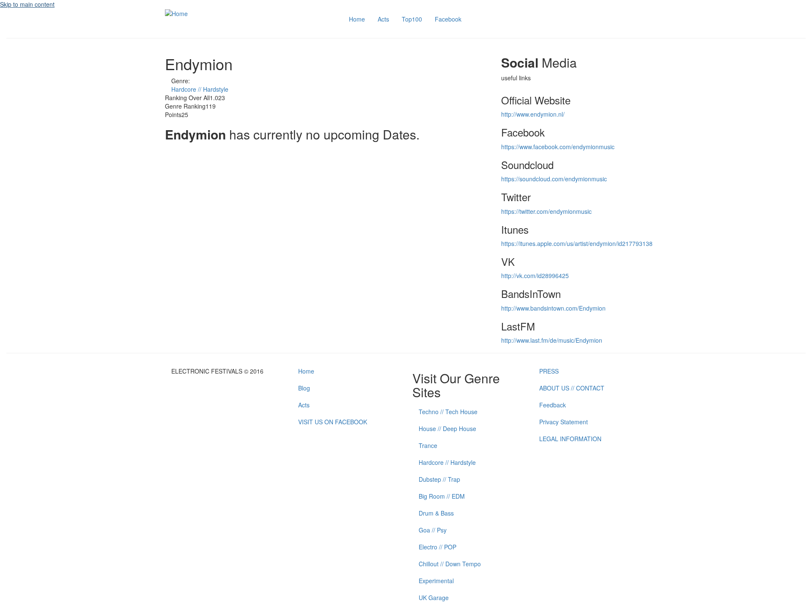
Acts (383, 19)
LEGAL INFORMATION (570, 438)
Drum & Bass (436, 513)
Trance (428, 445)
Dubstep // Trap (439, 479)
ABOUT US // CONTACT (571, 388)
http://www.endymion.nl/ (533, 114)
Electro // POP (437, 547)
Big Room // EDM (442, 496)
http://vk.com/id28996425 (535, 275)
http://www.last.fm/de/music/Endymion (551, 340)
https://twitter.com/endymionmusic (546, 211)
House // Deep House (447, 428)
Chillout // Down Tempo (450, 564)
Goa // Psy (433, 530)
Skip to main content (27, 4)
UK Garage (434, 597)
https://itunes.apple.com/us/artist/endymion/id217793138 (577, 243)
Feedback (552, 405)
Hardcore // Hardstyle (199, 89)
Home (357, 19)
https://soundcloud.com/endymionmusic (554, 179)
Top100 (412, 19)
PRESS (549, 371)
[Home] (176, 12)
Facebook (448, 19)
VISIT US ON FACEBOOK (332, 422)
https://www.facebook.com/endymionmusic (557, 146)
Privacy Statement (563, 422)
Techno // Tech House (448, 411)
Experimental (436, 580)
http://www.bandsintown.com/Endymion (553, 308)
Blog (304, 388)
